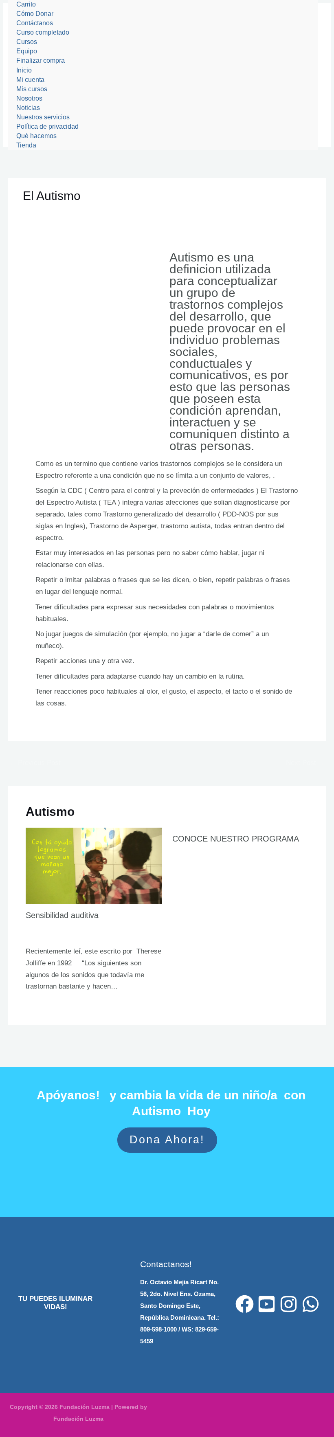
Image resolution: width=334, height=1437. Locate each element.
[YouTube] (266, 1304)
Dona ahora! (167, 1140)
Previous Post (35, 763)
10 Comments (44, 926)
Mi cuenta (30, 79)
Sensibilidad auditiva (62, 915)
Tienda (26, 145)
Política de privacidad (47, 126)
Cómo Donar (34, 13)
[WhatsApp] (310, 1304)
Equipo (26, 51)
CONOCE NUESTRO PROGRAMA (235, 838)
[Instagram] (288, 1304)
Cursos (26, 41)
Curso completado (42, 32)
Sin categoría (47, 212)
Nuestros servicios (43, 117)
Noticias (28, 107)
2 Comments (188, 849)
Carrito (26, 4)
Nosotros (29, 98)
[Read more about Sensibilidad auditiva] (94, 865)
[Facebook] (244, 1304)
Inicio (24, 70)
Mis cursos (31, 89)
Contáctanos (34, 23)
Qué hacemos (36, 135)
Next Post (305, 763)
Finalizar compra (40, 60)
